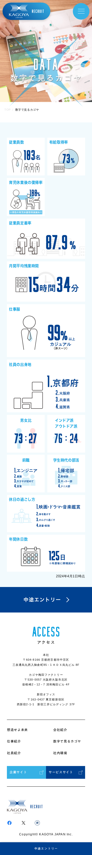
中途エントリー (46, 848)
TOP (7, 109)
